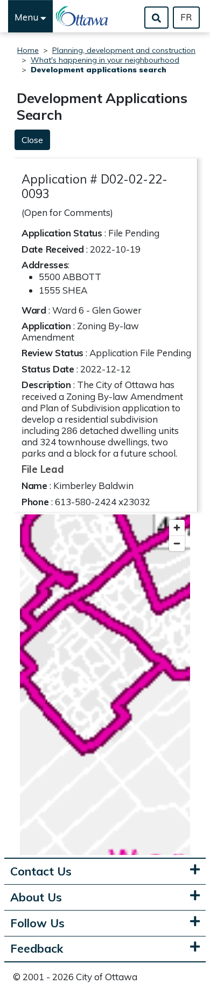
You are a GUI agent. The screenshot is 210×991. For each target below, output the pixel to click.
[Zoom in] (177, 527)
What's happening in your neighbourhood (105, 60)
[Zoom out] (177, 543)
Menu (27, 17)
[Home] (82, 16)
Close (32, 139)
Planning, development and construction (123, 50)
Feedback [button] (36, 948)
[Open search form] (156, 17)
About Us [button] (36, 897)
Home (28, 50)
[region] (105, 684)
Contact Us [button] (41, 871)
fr (186, 17)
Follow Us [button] (37, 923)
